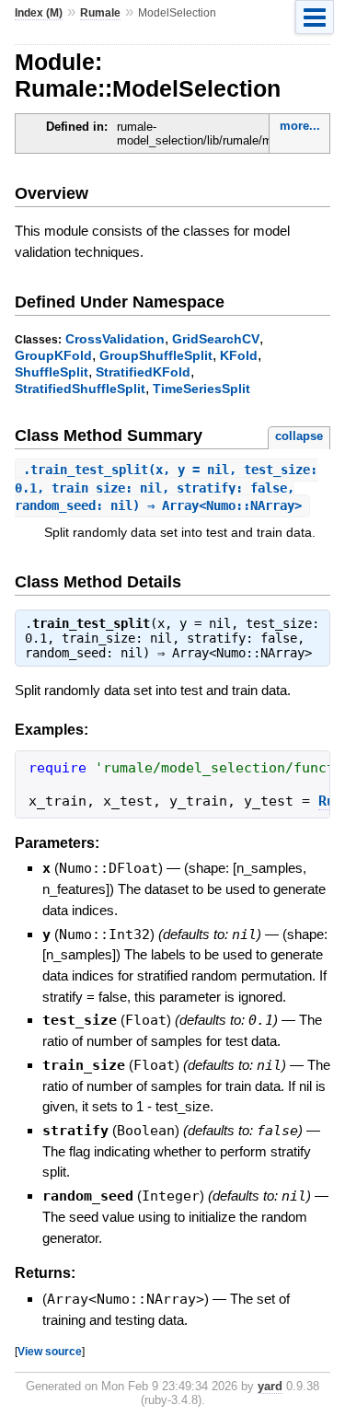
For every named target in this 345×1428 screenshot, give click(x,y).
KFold (239, 355)
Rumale (100, 12)
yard (270, 1386)
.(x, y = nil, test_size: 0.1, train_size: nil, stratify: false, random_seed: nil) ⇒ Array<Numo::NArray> (166, 487)
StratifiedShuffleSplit (80, 388)
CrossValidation (115, 338)
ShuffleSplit (51, 372)
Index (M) (39, 12)
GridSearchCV (215, 338)
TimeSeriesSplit (201, 388)
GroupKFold (53, 355)
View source (49, 1351)
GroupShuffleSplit (156, 355)
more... (300, 126)
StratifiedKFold (143, 372)
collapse (299, 436)
